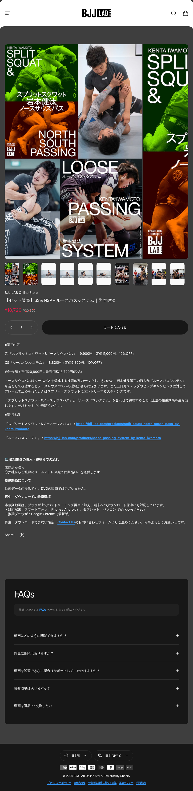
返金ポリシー (126, 782)
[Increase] (32, 327)
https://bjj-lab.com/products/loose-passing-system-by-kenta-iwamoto (102, 438)
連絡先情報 (79, 782)
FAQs (42, 609)
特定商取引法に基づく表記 (102, 782)
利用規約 (141, 782)
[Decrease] (10, 327)
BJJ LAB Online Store (21, 293)
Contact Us (66, 522)
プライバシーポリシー (59, 782)
